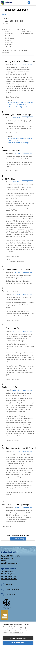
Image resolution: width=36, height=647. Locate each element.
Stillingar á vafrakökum (18, 638)
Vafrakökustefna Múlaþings (16, 632)
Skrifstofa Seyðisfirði (8, 574)
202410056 (16, 294)
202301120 (16, 153)
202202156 (16, 272)
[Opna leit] (29, 2)
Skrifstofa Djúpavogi (8, 571)
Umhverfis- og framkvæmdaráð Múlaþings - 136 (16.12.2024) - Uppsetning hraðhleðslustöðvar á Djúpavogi (20, 105)
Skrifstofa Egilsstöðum (9, 579)
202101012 (16, 390)
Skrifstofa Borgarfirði (8, 576)
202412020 (16, 64)
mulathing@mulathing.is (9, 563)
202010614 (16, 508)
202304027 (16, 331)
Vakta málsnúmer (27, 64)
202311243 (16, 118)
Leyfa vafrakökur (17, 643)
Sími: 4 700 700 (6, 561)
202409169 (16, 182)
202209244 (16, 451)
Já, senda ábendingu (18, 539)
